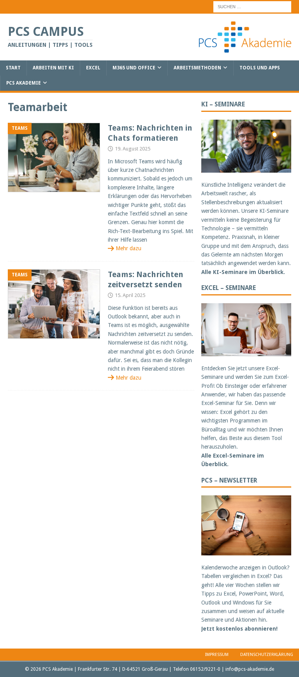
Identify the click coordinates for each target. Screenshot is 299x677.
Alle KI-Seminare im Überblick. (243, 272)
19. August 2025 (132, 149)
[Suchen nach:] (252, 6)
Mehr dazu (128, 248)
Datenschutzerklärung (266, 654)
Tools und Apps (259, 68)
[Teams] (54, 158)
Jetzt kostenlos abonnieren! (239, 629)
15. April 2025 (130, 295)
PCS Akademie (23, 83)
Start (13, 68)
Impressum (217, 654)
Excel (93, 68)
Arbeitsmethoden (197, 68)
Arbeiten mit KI (53, 68)
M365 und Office (134, 68)
